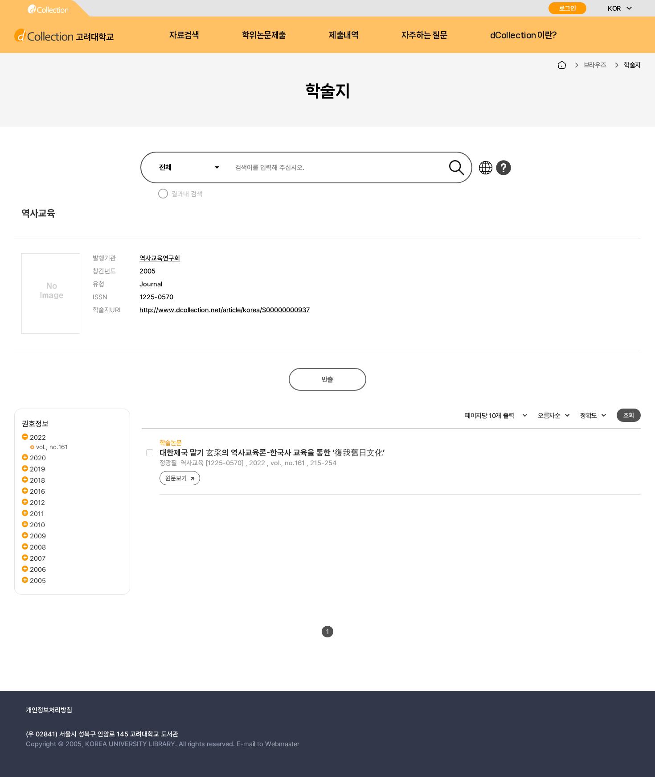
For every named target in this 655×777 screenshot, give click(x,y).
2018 (37, 479)
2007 (37, 558)
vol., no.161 (51, 446)
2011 (37, 513)
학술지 (632, 64)
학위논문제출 (264, 35)
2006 (38, 569)
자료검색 (184, 35)
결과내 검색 (187, 193)
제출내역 (343, 35)
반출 (327, 380)
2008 (38, 546)
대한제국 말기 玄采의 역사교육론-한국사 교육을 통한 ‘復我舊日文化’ (272, 452)
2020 (38, 457)
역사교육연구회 (159, 257)
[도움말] (503, 167)
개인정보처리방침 (49, 709)
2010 (37, 524)
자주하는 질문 (424, 35)
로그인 (567, 8)
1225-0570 (156, 296)
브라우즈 (595, 64)
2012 (37, 502)
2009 (38, 535)
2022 (38, 437)
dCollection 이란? (523, 35)
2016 (37, 491)
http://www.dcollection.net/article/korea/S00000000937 (224, 309)
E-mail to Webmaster (268, 743)
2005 (38, 580)
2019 (37, 468)
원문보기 (175, 478)
